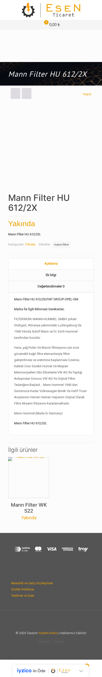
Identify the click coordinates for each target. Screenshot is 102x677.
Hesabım (43, 642)
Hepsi (87, 94)
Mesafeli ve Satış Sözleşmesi (32, 583)
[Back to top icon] (51, 620)
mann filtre (61, 244)
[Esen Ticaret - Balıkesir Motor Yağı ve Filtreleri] (51, 9)
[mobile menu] (95, 10)
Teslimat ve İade (22, 595)
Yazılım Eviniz (48, 633)
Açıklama (51, 263)
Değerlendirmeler (51, 286)
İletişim (59, 642)
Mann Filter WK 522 (29, 508)
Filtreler (30, 244)
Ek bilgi (51, 275)
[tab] (51, 264)
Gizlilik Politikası (22, 589)
